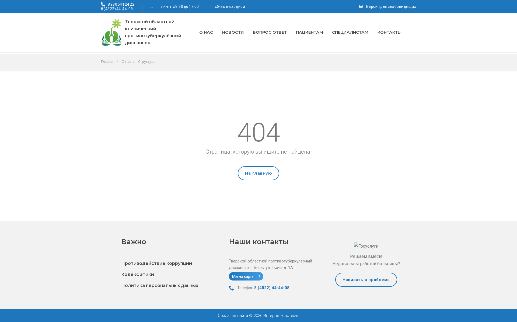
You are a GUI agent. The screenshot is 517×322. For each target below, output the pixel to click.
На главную (258, 173)
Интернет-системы (280, 315)
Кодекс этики (137, 274)
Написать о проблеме (366, 279)
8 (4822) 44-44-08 (117, 9)
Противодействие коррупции (156, 263)
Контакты (389, 32)
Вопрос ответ (270, 32)
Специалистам (350, 32)
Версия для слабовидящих (391, 6)
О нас (206, 32)
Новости (233, 32)
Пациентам (309, 32)
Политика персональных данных (159, 285)
